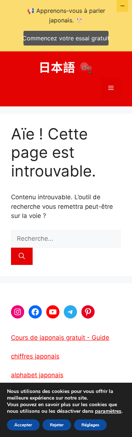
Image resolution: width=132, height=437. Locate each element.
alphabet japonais (37, 375)
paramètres (108, 411)
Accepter (23, 425)
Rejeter (57, 425)
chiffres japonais (35, 356)
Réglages (90, 425)
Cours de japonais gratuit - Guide (60, 337)
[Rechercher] (22, 256)
